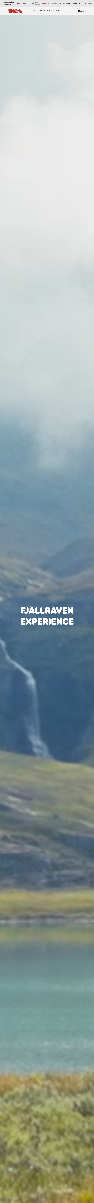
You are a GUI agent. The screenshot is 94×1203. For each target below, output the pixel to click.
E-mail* (51, 608)
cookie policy (57, 627)
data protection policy (60, 625)
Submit (61, 633)
